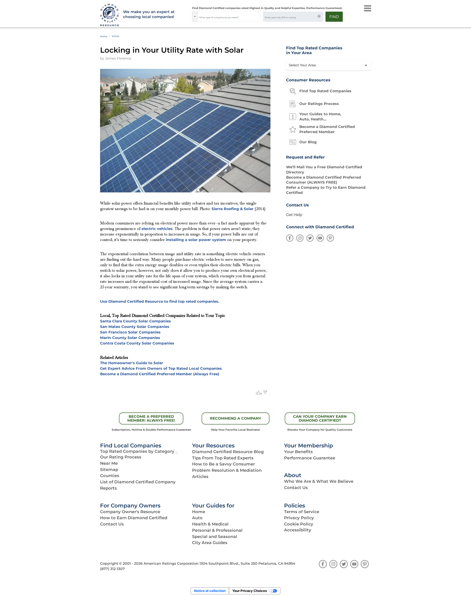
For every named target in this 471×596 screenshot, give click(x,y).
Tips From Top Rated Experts (223, 457)
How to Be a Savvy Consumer (223, 464)
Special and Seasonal (214, 536)
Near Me (109, 463)
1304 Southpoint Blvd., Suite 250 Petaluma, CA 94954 (247, 563)
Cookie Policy (298, 524)
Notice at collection (210, 591)
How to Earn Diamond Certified (133, 517)
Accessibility (297, 529)
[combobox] (229, 17)
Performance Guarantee (309, 457)
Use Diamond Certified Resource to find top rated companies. (159, 301)
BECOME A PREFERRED (151, 418)
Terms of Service (301, 511)
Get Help (294, 214)
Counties (109, 475)
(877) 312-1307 (112, 569)
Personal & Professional (217, 530)
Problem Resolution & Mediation (227, 470)
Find (334, 16)
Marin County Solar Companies (130, 337)
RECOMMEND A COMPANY (235, 418)
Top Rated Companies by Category (137, 451)
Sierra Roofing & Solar (233, 209)
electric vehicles (157, 228)
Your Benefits (298, 451)
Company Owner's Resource (130, 511)
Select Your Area (302, 65)
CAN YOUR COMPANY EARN (320, 418)
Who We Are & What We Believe (318, 481)
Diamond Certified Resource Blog (228, 451)
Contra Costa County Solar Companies (137, 343)
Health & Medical (210, 524)
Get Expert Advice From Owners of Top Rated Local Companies (161, 368)
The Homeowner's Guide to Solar (131, 363)
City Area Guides (209, 542)
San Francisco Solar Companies (130, 332)
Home (103, 36)
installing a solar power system (196, 240)
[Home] (109, 15)
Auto (197, 517)
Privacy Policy (299, 517)
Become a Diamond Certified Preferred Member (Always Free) (159, 374)
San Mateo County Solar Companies (134, 326)
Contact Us (296, 487)
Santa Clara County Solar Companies (135, 321)
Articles (200, 476)
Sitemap (109, 469)
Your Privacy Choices (249, 591)
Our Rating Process (120, 457)
